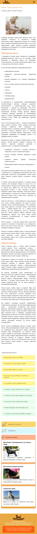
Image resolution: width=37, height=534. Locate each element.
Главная (3, 7)
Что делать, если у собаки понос (15, 383)
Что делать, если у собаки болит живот (16, 401)
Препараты (12, 430)
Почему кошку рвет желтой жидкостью (16, 407)
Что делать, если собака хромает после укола (18, 395)
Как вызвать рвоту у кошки (13, 369)
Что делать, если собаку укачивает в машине (17, 413)
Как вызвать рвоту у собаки (13, 357)
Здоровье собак (17, 7)
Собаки (9, 7)
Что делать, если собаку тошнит (15, 363)
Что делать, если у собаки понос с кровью (17, 389)
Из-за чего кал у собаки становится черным (16, 376)
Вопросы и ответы (14, 424)
